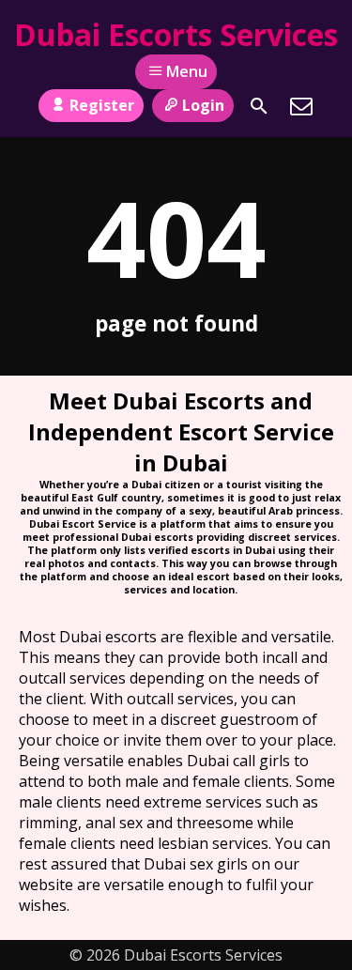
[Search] (259, 106)
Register (101, 105)
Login (203, 105)
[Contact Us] (301, 106)
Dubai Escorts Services (176, 34)
